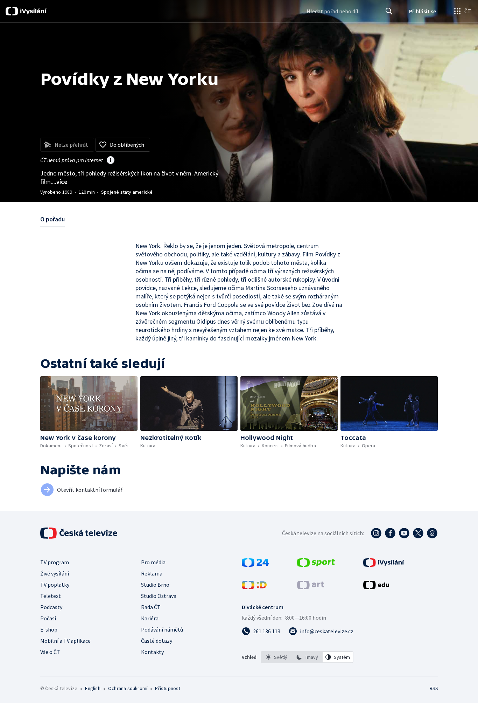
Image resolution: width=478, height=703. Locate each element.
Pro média (153, 562)
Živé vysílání (54, 573)
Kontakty (152, 651)
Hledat (389, 11)
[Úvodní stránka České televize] (79, 533)
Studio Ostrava (158, 595)
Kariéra (150, 618)
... (60, 182)
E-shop (48, 629)
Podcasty (51, 607)
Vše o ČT (50, 651)
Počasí (48, 618)
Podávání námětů (162, 629)
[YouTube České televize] (404, 533)
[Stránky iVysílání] (383, 564)
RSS (434, 688)
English (92, 688)
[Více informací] (110, 160)
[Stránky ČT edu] (376, 587)
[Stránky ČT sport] (316, 564)
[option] (276, 657)
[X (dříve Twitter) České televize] (418, 533)
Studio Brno (155, 584)
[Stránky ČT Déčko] (254, 587)
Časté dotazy (156, 640)
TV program (54, 562)
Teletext (50, 595)
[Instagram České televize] (376, 533)
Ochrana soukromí (127, 688)
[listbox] (307, 657)
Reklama (151, 573)
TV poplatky (54, 584)
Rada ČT (151, 607)
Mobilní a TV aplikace (65, 640)
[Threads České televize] (432, 533)
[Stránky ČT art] (310, 587)
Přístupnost (167, 688)
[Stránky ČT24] (255, 564)
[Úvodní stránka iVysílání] (32, 11)
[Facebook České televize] (390, 533)
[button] (89, 403)
